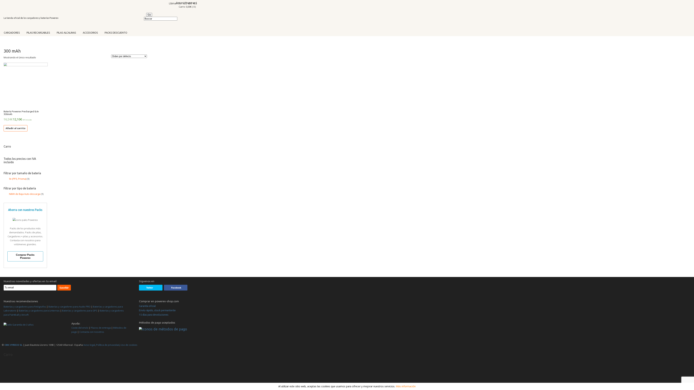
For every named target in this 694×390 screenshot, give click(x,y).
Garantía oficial (147, 306)
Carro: (187, 6)
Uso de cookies (129, 344)
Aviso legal (89, 344)
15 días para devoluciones (153, 314)
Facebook (176, 287)
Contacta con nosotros (91, 331)
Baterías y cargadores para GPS (79, 310)
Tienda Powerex (30, 7)
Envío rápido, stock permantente (157, 310)
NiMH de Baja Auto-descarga (24, 194)
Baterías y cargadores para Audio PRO (69, 306)
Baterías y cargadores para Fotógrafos (25, 306)
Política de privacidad (107, 344)
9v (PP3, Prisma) (17, 178)
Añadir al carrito (15, 128)
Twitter (149, 287)
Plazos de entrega (101, 327)
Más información (406, 386)
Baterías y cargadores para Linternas (39, 310)
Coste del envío (79, 327)
